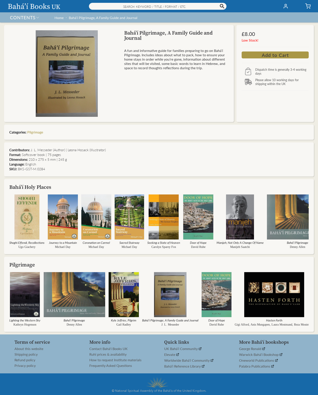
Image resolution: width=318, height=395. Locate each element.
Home (59, 17)
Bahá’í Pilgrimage (297, 242)
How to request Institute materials (115, 360)
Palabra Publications (255, 366)
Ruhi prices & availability (108, 354)
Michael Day (63, 247)
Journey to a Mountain (63, 242)
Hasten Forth (274, 320)
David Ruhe (198, 247)
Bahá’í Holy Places (30, 187)
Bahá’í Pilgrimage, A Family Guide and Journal (103, 17)
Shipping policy (26, 354)
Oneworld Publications (257, 360)
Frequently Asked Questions (110, 365)
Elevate (170, 354)
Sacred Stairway (129, 242)
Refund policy (24, 360)
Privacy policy (25, 365)
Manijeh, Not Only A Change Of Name (240, 242)
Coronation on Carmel (96, 242)
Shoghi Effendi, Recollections (27, 242)
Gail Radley (123, 324)
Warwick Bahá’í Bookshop (259, 354)
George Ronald (250, 349)
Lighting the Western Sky (24, 320)
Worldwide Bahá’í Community (187, 360)
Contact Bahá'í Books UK (108, 348)
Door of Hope (198, 242)
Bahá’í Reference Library (183, 366)
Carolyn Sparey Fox (163, 247)
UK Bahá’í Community (181, 349)
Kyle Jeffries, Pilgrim (123, 320)
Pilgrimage (35, 132)
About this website (28, 348)
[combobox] (157, 6)
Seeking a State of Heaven (163, 242)
